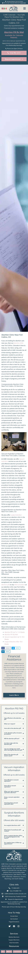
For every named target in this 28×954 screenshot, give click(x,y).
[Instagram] (18, 926)
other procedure (19, 585)
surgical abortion (16, 515)
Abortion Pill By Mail (14, 32)
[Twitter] (10, 926)
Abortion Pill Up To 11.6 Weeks (15, 632)
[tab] (14, 718)
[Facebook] (14, 926)
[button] (6, 648)
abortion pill (5, 585)
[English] (3, 8)
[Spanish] (5, 8)
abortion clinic (18, 343)
